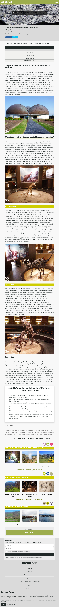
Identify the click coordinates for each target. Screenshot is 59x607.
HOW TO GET (29, 532)
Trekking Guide (29, 589)
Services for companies (29, 574)
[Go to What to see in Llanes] (29, 516)
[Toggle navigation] (56, 1)
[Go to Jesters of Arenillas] (29, 457)
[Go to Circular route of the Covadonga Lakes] (46, 457)
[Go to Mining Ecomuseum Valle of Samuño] (29, 486)
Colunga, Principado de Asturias (14, 30)
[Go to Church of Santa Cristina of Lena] (12, 486)
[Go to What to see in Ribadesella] (46, 516)
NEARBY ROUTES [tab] (29, 58)
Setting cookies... (11, 604)
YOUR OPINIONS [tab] (29, 55)
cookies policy (18, 600)
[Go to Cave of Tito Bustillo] (46, 486)
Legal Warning (20, 551)
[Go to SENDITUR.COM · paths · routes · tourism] (6, 1)
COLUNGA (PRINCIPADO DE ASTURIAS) (21, 43)
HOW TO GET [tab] (29, 52)
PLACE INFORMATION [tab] (29, 50)
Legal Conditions (30, 578)
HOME (11, 43)
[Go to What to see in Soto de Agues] (12, 516)
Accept (3, 604)
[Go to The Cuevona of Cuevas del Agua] (12, 457)
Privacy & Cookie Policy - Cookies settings (30, 581)
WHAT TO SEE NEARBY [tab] (29, 60)
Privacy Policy (27, 551)
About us (30, 571)
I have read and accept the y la (18, 551)
